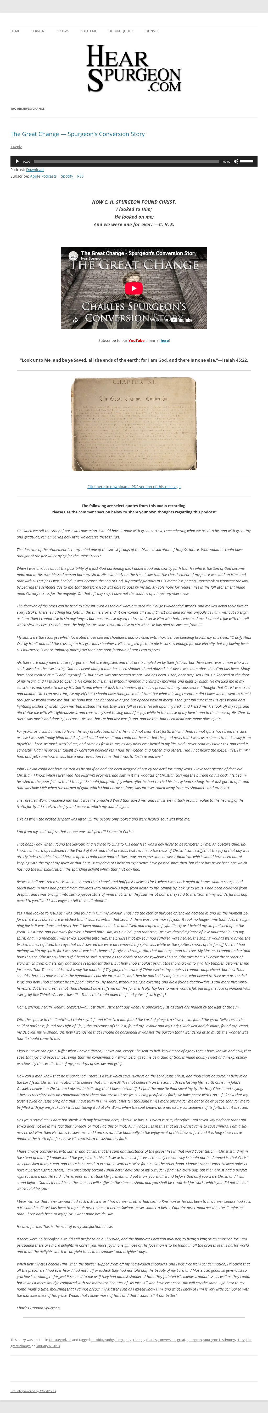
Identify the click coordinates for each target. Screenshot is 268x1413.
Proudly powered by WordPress (33, 1391)
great (181, 1339)
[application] (134, 161)
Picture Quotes (121, 31)
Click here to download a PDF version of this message (134, 486)
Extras (63, 31)
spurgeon (194, 1339)
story (241, 1339)
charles (151, 1339)
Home (15, 31)
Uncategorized (60, 1339)
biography (123, 1339)
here (165, 340)
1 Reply (16, 146)
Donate (152, 31)
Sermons (38, 31)
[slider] (247, 161)
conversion (167, 1339)
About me (89, 31)
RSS (80, 176)
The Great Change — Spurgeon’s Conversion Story (77, 134)
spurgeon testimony (219, 1339)
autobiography (102, 1339)
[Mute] (236, 161)
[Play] (17, 161)
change (138, 1339)
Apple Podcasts (43, 176)
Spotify (67, 176)
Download (35, 169)
